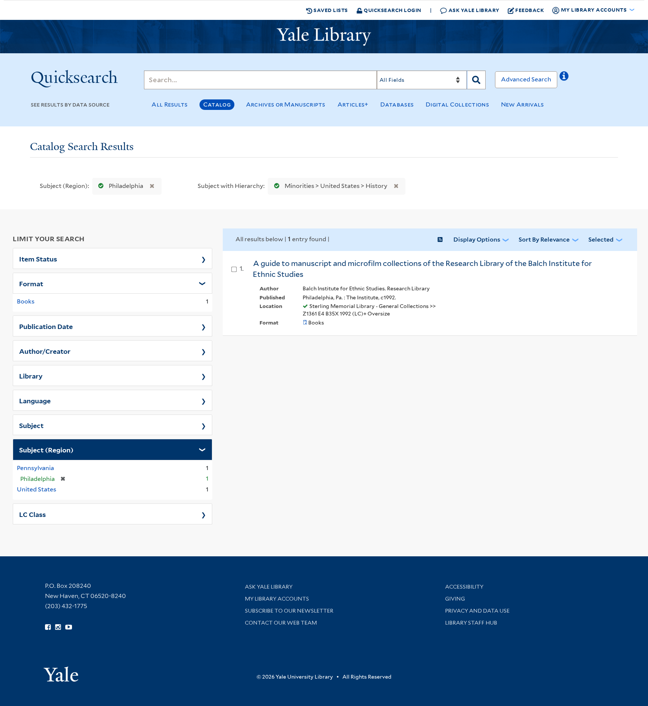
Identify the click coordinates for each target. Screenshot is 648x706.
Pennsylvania (35, 468)
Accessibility (464, 587)
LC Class (32, 513)
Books (25, 301)
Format (31, 283)
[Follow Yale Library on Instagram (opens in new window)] (58, 627)
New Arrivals (522, 104)
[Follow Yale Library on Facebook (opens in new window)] (48, 627)
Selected (601, 239)
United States (36, 489)
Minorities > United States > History (336, 185)
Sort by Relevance (544, 239)
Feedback (529, 10)
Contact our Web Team (281, 623)
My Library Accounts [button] (594, 9)
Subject (31, 425)
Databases (397, 104)
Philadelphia (126, 185)
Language (35, 400)
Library (31, 375)
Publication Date (46, 325)
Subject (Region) (46, 449)
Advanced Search (526, 79)
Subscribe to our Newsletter (289, 611)
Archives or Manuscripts (286, 104)
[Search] (476, 80)
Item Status (38, 258)
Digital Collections (457, 104)
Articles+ (353, 104)
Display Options (476, 239)
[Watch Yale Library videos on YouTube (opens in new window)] (68, 627)
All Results (170, 104)
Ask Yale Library (473, 10)
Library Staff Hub (471, 623)
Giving (455, 599)
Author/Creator (44, 350)
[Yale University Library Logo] (324, 36)
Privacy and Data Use (477, 611)
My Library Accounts (277, 599)
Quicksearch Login (392, 10)
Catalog (217, 104)
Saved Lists (330, 10)
